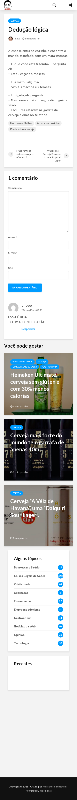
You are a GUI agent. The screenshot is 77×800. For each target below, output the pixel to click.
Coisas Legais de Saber (25, 366)
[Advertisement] (38, 732)
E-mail (12, 252)
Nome (12, 237)
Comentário (15, 188)
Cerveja (14, 21)
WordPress (46, 790)
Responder (28, 329)
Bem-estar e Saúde (22, 361)
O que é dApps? (43, 672)
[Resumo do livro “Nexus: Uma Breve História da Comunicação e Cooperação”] (22, 693)
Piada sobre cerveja (22, 129)
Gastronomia (49, 366)
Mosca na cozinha (48, 123)
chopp (27, 305)
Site (10, 268)
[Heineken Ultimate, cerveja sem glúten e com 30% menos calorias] (38, 384)
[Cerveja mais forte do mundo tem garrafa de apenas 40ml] (38, 449)
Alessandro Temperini (55, 786)
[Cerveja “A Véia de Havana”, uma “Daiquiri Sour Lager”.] (38, 515)
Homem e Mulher (21, 123)
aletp (17, 38)
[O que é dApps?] (22, 676)
